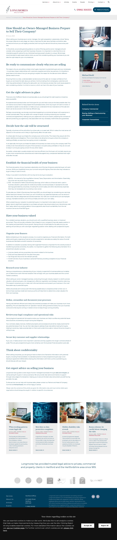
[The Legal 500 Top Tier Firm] (50, 480)
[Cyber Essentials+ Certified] (82, 480)
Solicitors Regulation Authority (75, 507)
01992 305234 (86, 80)
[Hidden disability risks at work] (72, 412)
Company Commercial (90, 109)
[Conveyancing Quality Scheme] (28, 480)
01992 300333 (31, 506)
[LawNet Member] (96, 480)
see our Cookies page (16, 528)
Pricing (90, 2)
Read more (12, 450)
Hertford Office (30, 496)
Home (8, 17)
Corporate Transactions (90, 119)
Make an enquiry (103, 10)
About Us (56, 2)
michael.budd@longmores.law (91, 82)
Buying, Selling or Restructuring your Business (93, 114)
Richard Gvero (13, 433)
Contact (100, 2)
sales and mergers (61, 373)
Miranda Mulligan (41, 433)
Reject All (104, 525)
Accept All (88, 525)
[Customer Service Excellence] (72, 480)
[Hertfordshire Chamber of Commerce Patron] (61, 480)
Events (74, 2)
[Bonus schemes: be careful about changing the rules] (98, 412)
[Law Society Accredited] (17, 480)
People (82, 2)
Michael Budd (18, 384)
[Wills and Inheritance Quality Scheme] (39, 480)
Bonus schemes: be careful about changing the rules (98, 429)
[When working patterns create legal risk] (18, 412)
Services (45, 2)
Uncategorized (16, 17)
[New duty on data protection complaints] (45, 412)
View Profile (86, 86)
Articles (66, 2)
